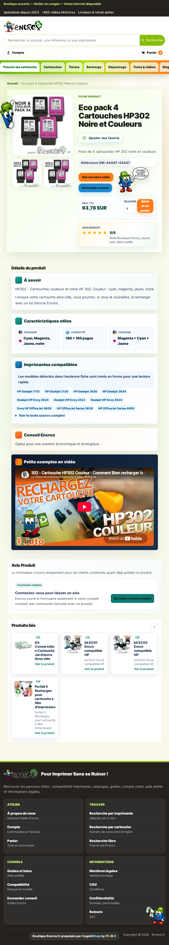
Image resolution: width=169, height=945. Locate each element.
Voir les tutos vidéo (96, 177)
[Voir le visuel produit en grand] (42, 125)
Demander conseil (95, 188)
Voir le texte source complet (42, 415)
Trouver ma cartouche (20, 67)
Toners (74, 67)
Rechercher (155, 40)
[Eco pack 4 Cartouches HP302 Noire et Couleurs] (27, 173)
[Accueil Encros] (84, 26)
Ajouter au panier (145, 205)
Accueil (12, 83)
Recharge (94, 67)
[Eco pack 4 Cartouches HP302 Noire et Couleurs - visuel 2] (58, 173)
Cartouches (53, 67)
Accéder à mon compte (132, 598)
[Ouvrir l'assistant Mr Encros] (133, 176)
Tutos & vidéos (144, 67)
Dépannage (117, 67)
